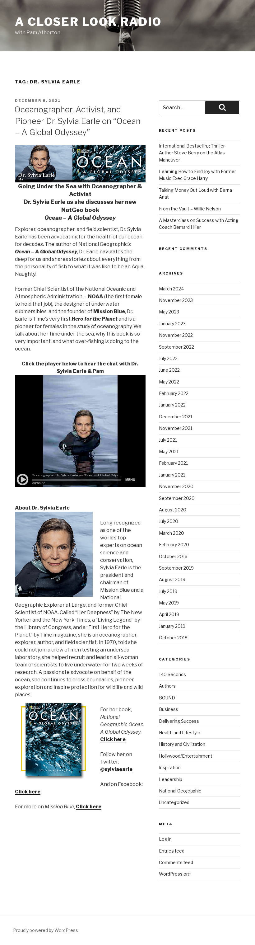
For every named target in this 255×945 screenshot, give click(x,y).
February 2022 (173, 393)
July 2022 (168, 358)
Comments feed (176, 862)
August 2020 (172, 509)
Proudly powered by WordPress (45, 930)
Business (168, 709)
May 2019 (169, 602)
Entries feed (171, 850)
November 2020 (176, 486)
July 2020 (168, 521)
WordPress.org (175, 874)
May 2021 (168, 451)
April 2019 (169, 614)
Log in (165, 839)
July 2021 (168, 440)
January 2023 (172, 323)
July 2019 (168, 591)
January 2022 (172, 404)
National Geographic (180, 790)
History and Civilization (182, 744)
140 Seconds (172, 674)
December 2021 (175, 416)
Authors (167, 686)
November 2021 (175, 428)
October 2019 (173, 556)
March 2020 (171, 533)
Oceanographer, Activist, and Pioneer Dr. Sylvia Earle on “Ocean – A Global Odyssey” (77, 121)
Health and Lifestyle (179, 732)
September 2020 (177, 498)
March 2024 (171, 288)
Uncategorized (174, 802)
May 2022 (169, 381)
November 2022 (176, 335)
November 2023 (176, 300)
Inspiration (170, 767)
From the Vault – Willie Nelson (190, 208)
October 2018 (173, 637)
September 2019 (176, 568)
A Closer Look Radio (88, 22)
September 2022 (176, 347)
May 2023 (169, 311)
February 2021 (173, 463)
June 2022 (169, 370)
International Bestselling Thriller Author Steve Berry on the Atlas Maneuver (192, 152)
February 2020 (174, 544)
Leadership (170, 779)
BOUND (167, 697)
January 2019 (172, 626)
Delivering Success (179, 721)
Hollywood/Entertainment (185, 756)
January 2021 (172, 474)
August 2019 (172, 579)
